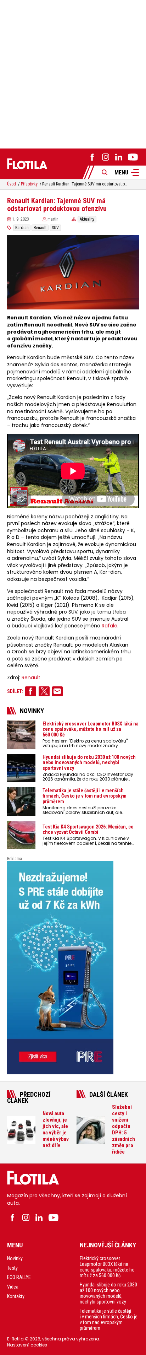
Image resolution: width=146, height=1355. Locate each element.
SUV (55, 227)
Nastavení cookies (27, 1345)
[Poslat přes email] (57, 691)
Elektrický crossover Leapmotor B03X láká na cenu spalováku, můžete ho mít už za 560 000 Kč (107, 1267)
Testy (12, 1268)
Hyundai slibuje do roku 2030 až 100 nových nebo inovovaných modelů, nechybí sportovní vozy (108, 1293)
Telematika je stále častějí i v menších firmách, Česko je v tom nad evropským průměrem (108, 1319)
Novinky (15, 1258)
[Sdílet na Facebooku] (30, 691)
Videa (12, 1287)
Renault (40, 227)
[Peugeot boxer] (73, 967)
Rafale (109, 625)
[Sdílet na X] (44, 691)
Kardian (22, 227)
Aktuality (87, 219)
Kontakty (15, 1296)
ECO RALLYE (19, 1277)
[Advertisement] (73, 73)
